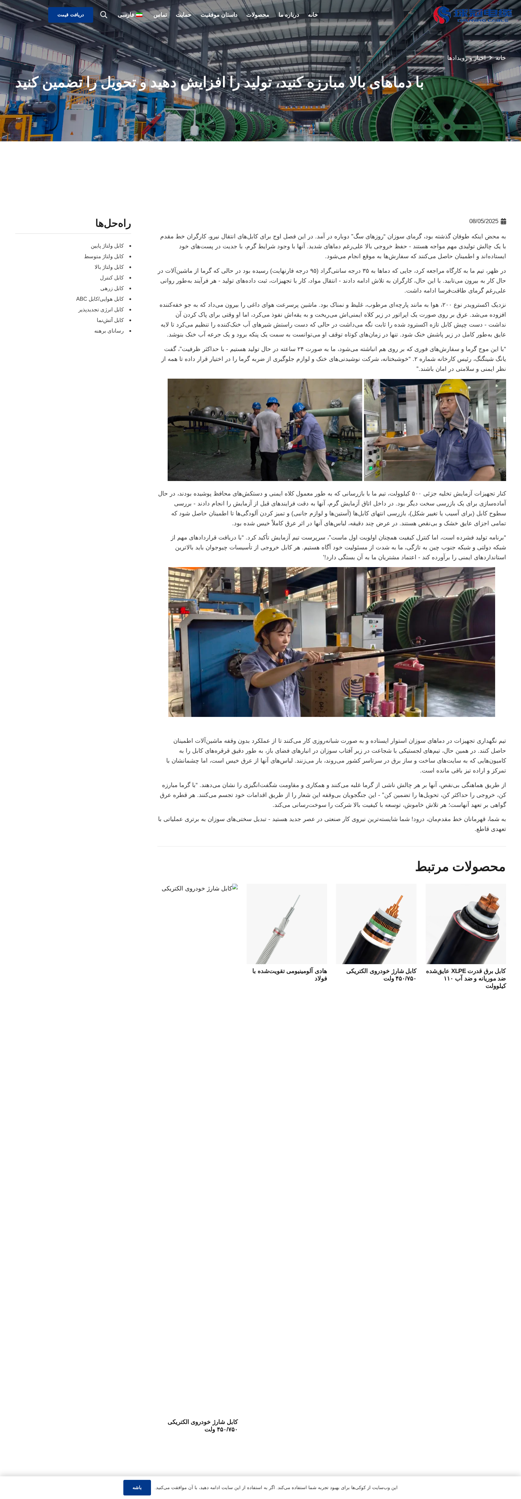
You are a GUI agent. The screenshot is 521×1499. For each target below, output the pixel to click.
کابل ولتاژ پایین (107, 246)
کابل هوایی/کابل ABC (100, 299)
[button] (104, 14)
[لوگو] (472, 15)
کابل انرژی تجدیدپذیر (101, 309)
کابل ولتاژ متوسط (104, 256)
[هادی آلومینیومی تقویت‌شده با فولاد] (287, 888)
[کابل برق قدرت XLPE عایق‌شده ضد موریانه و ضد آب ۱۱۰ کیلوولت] (466, 888)
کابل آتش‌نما (110, 320)
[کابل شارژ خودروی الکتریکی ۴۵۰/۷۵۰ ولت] (376, 888)
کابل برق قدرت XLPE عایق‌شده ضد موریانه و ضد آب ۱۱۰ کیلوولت (466, 978)
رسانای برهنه (109, 331)
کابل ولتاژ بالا (109, 267)
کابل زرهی (112, 288)
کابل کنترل (112, 278)
